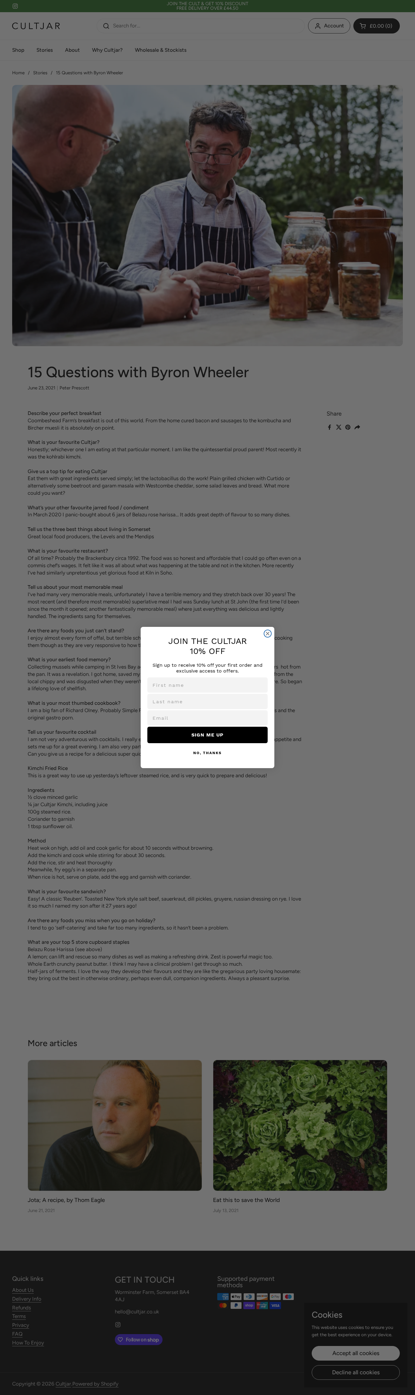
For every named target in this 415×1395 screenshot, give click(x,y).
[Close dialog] (267, 633)
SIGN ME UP (207, 735)
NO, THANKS (207, 753)
